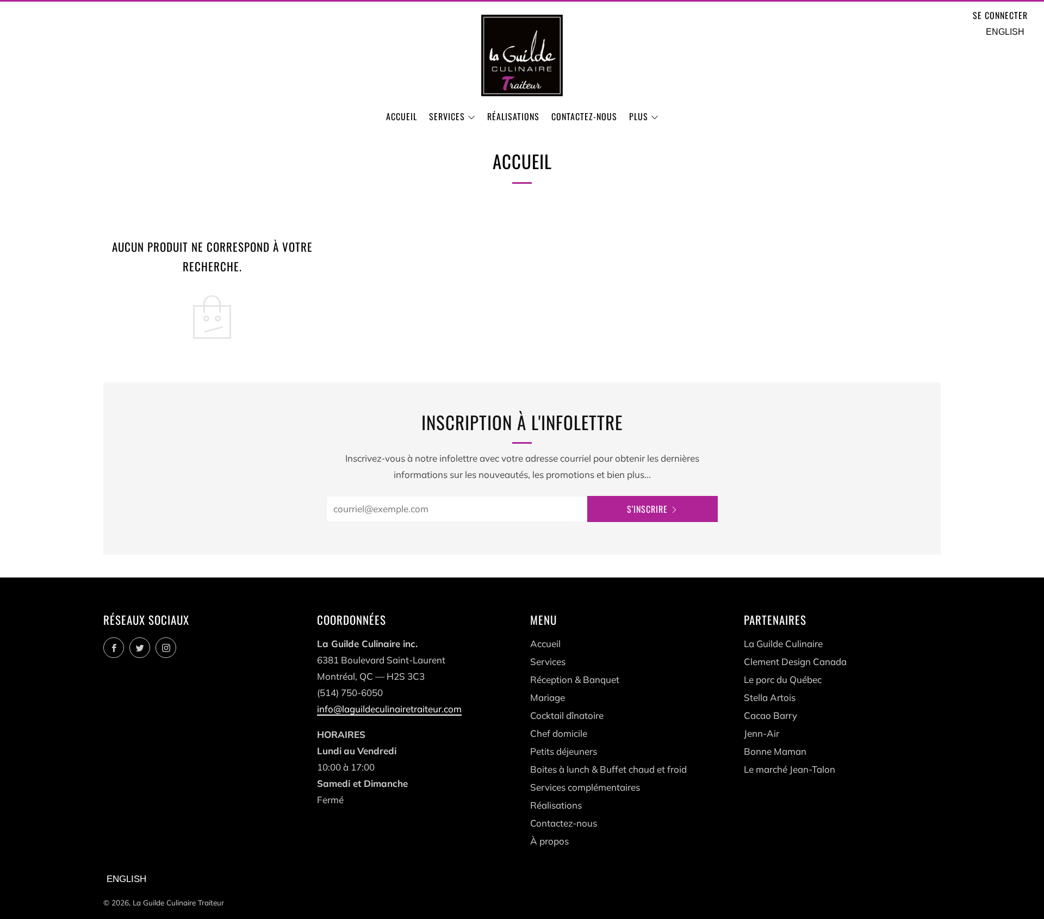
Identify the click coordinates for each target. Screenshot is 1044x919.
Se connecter (1000, 15)
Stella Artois (770, 697)
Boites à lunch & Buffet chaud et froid (608, 769)
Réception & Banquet (574, 679)
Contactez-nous (584, 116)
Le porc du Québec (783, 679)
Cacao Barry (770, 715)
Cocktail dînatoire (567, 715)
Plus (638, 116)
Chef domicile (558, 733)
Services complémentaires (585, 787)
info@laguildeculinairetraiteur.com (389, 709)
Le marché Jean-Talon (789, 769)
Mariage (547, 697)
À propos (549, 841)
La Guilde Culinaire (783, 643)
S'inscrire (647, 509)
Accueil (401, 116)
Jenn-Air (761, 733)
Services (447, 116)
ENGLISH (1005, 31)
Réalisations (513, 116)
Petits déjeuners (563, 751)
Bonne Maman (775, 751)
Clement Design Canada (795, 661)
